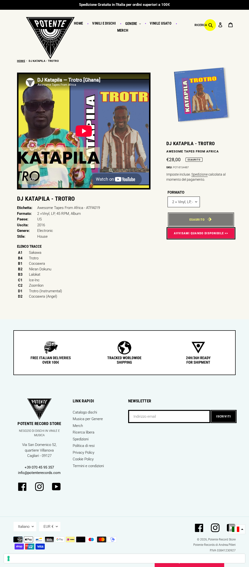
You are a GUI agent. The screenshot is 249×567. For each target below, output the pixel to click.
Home (21, 61)
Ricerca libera (83, 432)
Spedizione (199, 174)
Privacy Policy (83, 452)
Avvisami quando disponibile (199, 233)
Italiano (23, 526)
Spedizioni (81, 439)
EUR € (48, 526)
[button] (237, 529)
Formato (176, 192)
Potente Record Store (222, 539)
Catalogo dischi (85, 412)
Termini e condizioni (88, 466)
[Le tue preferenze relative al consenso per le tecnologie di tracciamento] (124, 558)
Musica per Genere (88, 419)
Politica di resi (84, 446)
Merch (78, 426)
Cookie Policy (83, 459)
